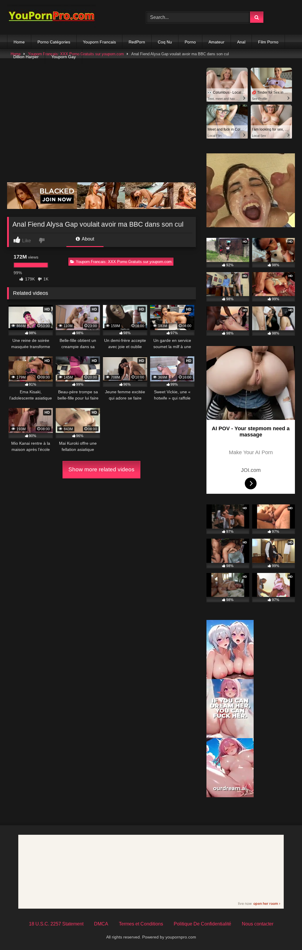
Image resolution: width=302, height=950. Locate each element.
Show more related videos (101, 469)
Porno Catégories (53, 42)
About (87, 238)
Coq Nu (165, 42)
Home (19, 42)
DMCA (101, 923)
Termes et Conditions (141, 923)
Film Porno (268, 42)
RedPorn (137, 42)
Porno (190, 42)
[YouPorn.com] (67, 17)
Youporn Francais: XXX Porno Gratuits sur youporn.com (124, 261)
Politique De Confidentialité (202, 923)
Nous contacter (257, 923)
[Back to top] (283, 932)
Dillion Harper (26, 56)
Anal (241, 42)
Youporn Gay (63, 56)
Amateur (216, 42)
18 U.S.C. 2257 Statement (56, 923)
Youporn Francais (99, 42)
